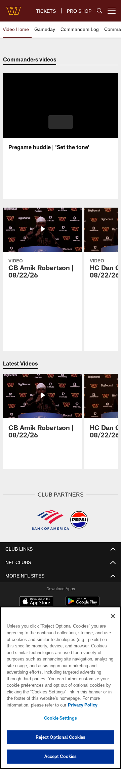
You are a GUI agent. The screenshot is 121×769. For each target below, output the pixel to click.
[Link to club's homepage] (13, 8)
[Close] (113, 616)
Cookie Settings (60, 718)
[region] (60, 688)
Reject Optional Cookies (61, 737)
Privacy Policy (82, 705)
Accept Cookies (60, 756)
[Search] (99, 10)
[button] (60, 122)
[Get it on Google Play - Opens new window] (82, 604)
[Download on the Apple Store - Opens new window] (36, 602)
